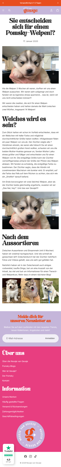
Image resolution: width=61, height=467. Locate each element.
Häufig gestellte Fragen (13, 402)
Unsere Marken (9, 397)
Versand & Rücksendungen (14, 406)
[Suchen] (9, 10)
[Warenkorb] (57, 10)
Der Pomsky (7, 376)
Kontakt (5, 380)
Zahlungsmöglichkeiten (13, 411)
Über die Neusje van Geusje (15, 361)
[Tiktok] (35, 456)
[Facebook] (25, 456)
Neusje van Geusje (33, 463)
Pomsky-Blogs (8, 366)
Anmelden (50, 338)
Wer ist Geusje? (9, 371)
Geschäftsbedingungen (13, 416)
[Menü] (3, 10)
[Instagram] (30, 456)
